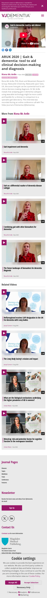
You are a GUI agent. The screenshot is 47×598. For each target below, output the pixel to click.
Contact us (6, 533)
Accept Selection (31, 582)
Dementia (35, 74)
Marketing (24, 595)
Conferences (5, 480)
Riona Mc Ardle (9, 74)
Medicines (4, 474)
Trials (3, 477)
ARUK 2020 (28, 74)
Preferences (35, 592)
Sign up (11, 508)
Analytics (23, 592)
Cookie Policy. (34, 576)
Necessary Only (23, 587)
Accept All (13, 582)
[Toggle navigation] (42, 16)
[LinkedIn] (12, 518)
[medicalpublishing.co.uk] (11, 541)
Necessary (13, 592)
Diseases (4, 468)
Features (4, 483)
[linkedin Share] (10, 50)
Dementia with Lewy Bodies (9, 77)
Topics (3, 471)
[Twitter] (5, 518)
